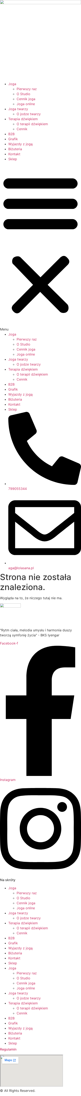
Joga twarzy (18, 109)
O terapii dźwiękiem (32, 124)
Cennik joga (26, 99)
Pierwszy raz (27, 89)
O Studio (23, 94)
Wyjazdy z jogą (20, 144)
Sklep (12, 159)
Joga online (26, 104)
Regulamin (8, 1049)
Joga (12, 84)
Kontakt (14, 154)
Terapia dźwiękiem (23, 119)
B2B (11, 134)
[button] (40, 246)
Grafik (13, 139)
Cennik (22, 129)
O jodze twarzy (29, 114)
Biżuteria (15, 149)
